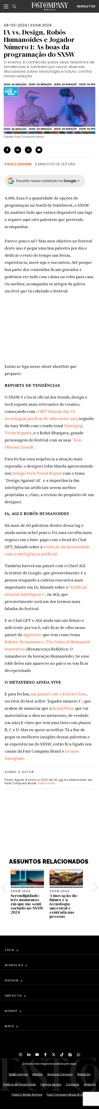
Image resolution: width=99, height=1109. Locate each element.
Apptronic (32, 634)
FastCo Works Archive (27, 1095)
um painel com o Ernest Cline (58, 694)
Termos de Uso (50, 1084)
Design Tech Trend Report (36, 473)
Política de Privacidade (19, 1084)
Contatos (72, 1084)
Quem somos (18, 1074)
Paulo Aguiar (18, 164)
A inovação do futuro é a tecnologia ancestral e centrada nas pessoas (63, 906)
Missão (37, 1074)
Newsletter (86, 6)
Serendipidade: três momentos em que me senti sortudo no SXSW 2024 (27, 904)
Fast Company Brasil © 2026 (67, 1095)
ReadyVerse (62, 708)
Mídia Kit (90, 1084)
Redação (83, 1074)
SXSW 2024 (41, 25)
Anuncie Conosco (60, 1074)
